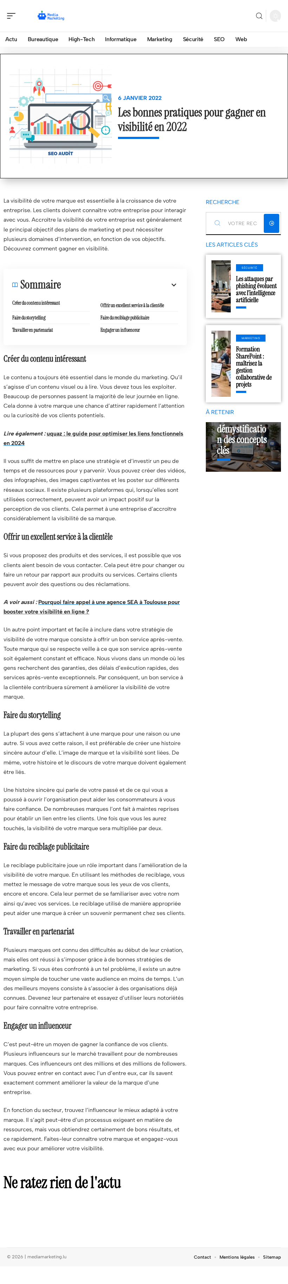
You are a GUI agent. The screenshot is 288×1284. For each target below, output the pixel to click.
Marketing (251, 338)
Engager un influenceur (120, 330)
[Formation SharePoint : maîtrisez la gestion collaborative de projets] (221, 364)
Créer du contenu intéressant (36, 303)
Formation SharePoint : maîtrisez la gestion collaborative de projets (254, 367)
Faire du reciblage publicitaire (124, 317)
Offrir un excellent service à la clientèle (132, 305)
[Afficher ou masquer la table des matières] (119, 285)
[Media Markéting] (50, 16)
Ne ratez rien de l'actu (62, 1182)
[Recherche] (259, 16)
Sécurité (249, 267)
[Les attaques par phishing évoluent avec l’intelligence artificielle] (221, 286)
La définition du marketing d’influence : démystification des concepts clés (242, 423)
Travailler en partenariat (32, 330)
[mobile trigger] (13, 16)
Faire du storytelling (29, 317)
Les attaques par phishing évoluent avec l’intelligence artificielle (256, 289)
